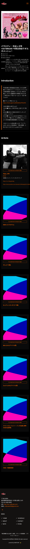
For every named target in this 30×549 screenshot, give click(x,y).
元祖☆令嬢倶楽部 (8, 468)
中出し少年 (6, 174)
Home (5, 518)
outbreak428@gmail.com (12, 506)
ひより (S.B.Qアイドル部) (10, 385)
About (5, 521)
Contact (20, 521)
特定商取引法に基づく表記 (8, 533)
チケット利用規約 (20, 533)
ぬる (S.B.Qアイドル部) (9, 345)
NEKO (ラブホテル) (8, 225)
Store (20, 524)
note (4, 524)
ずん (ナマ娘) (7, 265)
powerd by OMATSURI (14, 542)
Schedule (21, 518)
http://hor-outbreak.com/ (11, 504)
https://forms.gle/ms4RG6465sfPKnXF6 (14, 103)
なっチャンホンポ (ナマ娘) (10, 305)
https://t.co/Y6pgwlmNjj (8, 181)
